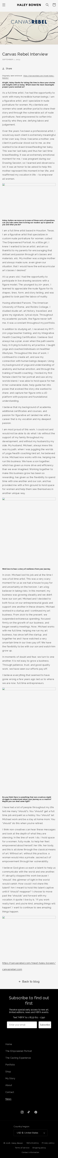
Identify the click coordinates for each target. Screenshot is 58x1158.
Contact (9, 1092)
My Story (10, 1078)
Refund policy (33, 1143)
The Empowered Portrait (18, 1051)
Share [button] (9, 68)
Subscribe (45, 1024)
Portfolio (10, 1064)
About (8, 1085)
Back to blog (31, 981)
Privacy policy (48, 1143)
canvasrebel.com (12, 969)
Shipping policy (39, 1148)
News (8, 1099)
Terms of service (22, 1148)
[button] (3, 4)
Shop (8, 1071)
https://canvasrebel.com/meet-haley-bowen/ (29, 963)
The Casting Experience (18, 1058)
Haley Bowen (17, 1143)
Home (8, 1044)
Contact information (30, 1152)
